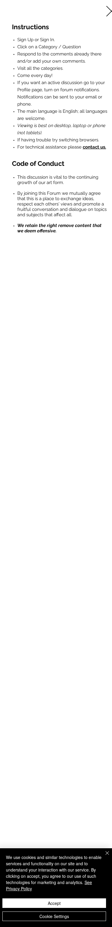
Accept (54, 903)
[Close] (103, 856)
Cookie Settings (54, 916)
